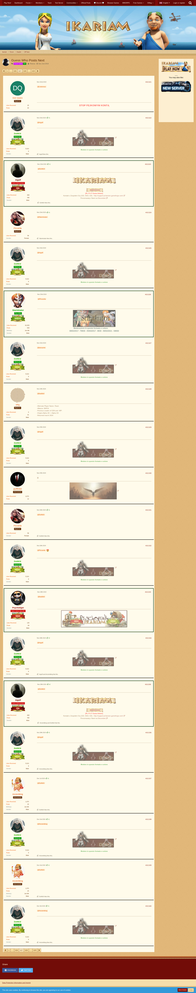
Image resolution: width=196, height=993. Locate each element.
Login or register (179, 3)
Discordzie (101, 198)
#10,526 (148, 294)
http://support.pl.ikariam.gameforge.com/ (108, 196)
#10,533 (148, 592)
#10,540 (148, 906)
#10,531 (148, 510)
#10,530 (148, 473)
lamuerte (42, 348)
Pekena (32, 64)
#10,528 (148, 389)
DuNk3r (42, 169)
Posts (8, 108)
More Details (182, 990)
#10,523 (148, 164)
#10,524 (148, 212)
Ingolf (41, 122)
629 (33, 71)
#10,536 (148, 732)
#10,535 (148, 684)
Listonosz (42, 87)
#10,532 (148, 546)
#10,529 (148, 427)
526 (15, 71)
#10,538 (148, 819)
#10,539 (148, 865)
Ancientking (43, 824)
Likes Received (11, 105)
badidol (41, 393)
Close (191, 990)
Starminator (43, 217)
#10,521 (148, 82)
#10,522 (148, 118)
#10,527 (148, 343)
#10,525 (148, 248)
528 (24, 71)
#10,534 (148, 638)
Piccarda (42, 299)
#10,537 (148, 778)
